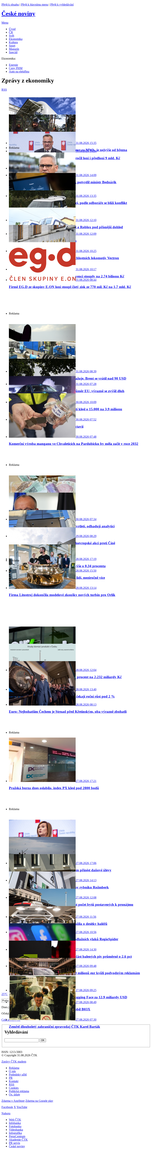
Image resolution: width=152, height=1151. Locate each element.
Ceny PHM (15, 68)
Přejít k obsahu (10, 4)
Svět (11, 35)
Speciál (13, 52)
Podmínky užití (18, 1074)
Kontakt (13, 1081)
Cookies (14, 1087)
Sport (12, 45)
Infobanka (15, 1123)
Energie (13, 64)
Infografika (15, 1133)
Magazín (14, 49)
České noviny (17, 1146)
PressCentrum (17, 1136)
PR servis (14, 1143)
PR (11, 1077)
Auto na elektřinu (19, 71)
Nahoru (5, 1113)
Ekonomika (15, 39)
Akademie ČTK (18, 1139)
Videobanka (16, 1129)
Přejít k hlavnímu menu (34, 4)
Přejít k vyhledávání (62, 4)
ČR (11, 32)
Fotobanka (15, 1126)
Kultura (13, 42)
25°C (4, 994)
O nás (12, 1071)
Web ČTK (15, 1119)
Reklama (14, 1067)
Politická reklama (19, 1091)
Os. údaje (14, 1094)
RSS (11, 1084)
